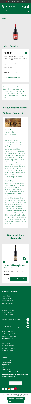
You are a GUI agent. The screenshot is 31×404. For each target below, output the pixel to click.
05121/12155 (10, 301)
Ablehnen (11, 398)
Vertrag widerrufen (15, 383)
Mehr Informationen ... (22, 395)
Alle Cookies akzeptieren (16, 402)
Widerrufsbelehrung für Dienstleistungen (15, 374)
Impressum (5, 365)
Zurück (4, 18)
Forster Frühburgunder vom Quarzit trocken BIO (14, 266)
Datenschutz (6, 369)
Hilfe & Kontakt (6, 362)
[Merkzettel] (21, 6)
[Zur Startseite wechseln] (15, 6)
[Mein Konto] (24, 6)
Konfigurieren (20, 398)
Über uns (4, 357)
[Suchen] (27, 11)
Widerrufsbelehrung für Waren (11, 372)
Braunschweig (6, 360)
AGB (3, 367)
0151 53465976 (11, 336)
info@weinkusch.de (7, 303)
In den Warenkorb (13, 78)
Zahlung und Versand (8, 376)
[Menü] (3, 11)
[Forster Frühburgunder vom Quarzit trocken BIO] (15, 253)
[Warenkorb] (27, 6)
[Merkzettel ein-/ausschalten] (26, 53)
